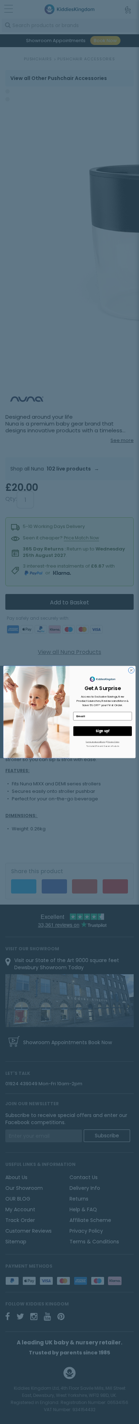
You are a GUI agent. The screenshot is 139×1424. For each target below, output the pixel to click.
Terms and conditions (95, 741)
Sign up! (103, 731)
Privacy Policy (113, 741)
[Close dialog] (131, 670)
